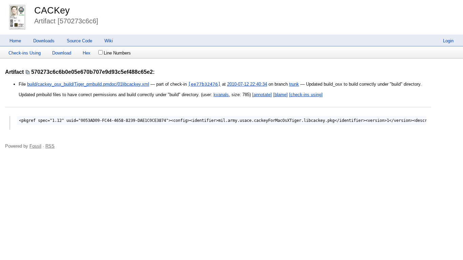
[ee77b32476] (204, 84)
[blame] (280, 94)
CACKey (52, 10)
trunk (294, 84)
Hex (86, 53)
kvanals (221, 94)
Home (15, 40)
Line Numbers (117, 53)
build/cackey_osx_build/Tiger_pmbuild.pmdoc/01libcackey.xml (88, 84)
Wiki (108, 40)
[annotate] (262, 94)
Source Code (79, 40)
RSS (50, 146)
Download (61, 53)
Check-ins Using (24, 53)
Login (448, 40)
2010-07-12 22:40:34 (247, 84)
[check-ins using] (306, 94)
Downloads (44, 40)
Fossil (35, 146)
